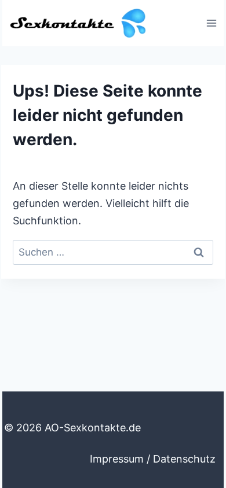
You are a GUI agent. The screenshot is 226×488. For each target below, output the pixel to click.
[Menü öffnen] (211, 23)
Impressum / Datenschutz (153, 459)
